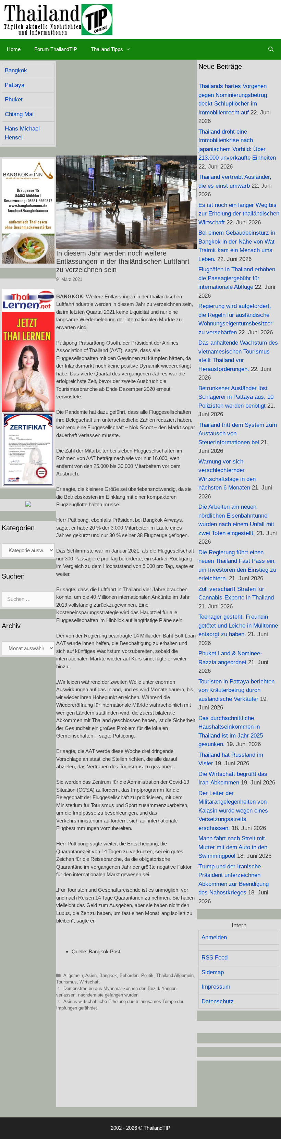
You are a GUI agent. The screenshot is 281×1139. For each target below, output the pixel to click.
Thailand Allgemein (175, 975)
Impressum (215, 986)
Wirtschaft (90, 982)
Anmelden (214, 937)
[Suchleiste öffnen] (271, 49)
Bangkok (108, 975)
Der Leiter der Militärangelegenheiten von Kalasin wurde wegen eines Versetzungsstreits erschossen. (233, 810)
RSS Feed (214, 957)
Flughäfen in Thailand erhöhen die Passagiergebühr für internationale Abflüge (236, 278)
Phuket (14, 99)
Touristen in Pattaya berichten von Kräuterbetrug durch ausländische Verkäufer (236, 690)
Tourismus (66, 982)
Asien (91, 975)
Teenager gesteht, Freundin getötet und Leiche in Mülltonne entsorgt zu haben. (238, 625)
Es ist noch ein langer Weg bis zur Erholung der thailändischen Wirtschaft (238, 214)
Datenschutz (217, 1001)
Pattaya (14, 85)
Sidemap (212, 972)
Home (14, 49)
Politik (147, 975)
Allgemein (73, 975)
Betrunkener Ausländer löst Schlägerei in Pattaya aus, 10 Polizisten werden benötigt (235, 397)
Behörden (129, 975)
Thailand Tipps (107, 49)
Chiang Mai (19, 114)
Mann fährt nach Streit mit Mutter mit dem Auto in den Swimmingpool (232, 847)
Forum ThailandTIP (55, 49)
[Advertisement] (126, 108)
